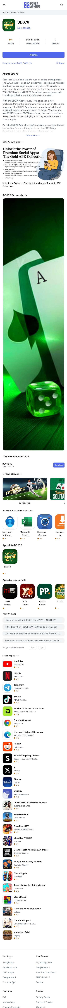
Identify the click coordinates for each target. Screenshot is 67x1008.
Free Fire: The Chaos (46, 972)
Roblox (39, 982)
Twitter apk (8, 972)
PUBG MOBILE (43, 977)
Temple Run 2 (43, 967)
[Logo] (32, 5)
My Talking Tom (44, 962)
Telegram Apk (9, 977)
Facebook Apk (9, 967)
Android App (8, 1002)
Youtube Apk (9, 982)
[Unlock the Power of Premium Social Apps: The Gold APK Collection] (33, 163)
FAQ (4, 997)
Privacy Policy (43, 997)
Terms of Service (44, 1002)
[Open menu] (4, 4)
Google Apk (8, 962)
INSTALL (34, 54)
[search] (62, 5)
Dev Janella (23, 27)
